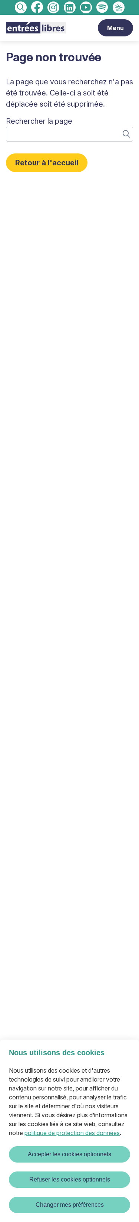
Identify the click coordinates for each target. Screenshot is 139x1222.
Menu (115, 28)
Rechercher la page (39, 121)
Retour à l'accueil (46, 162)
